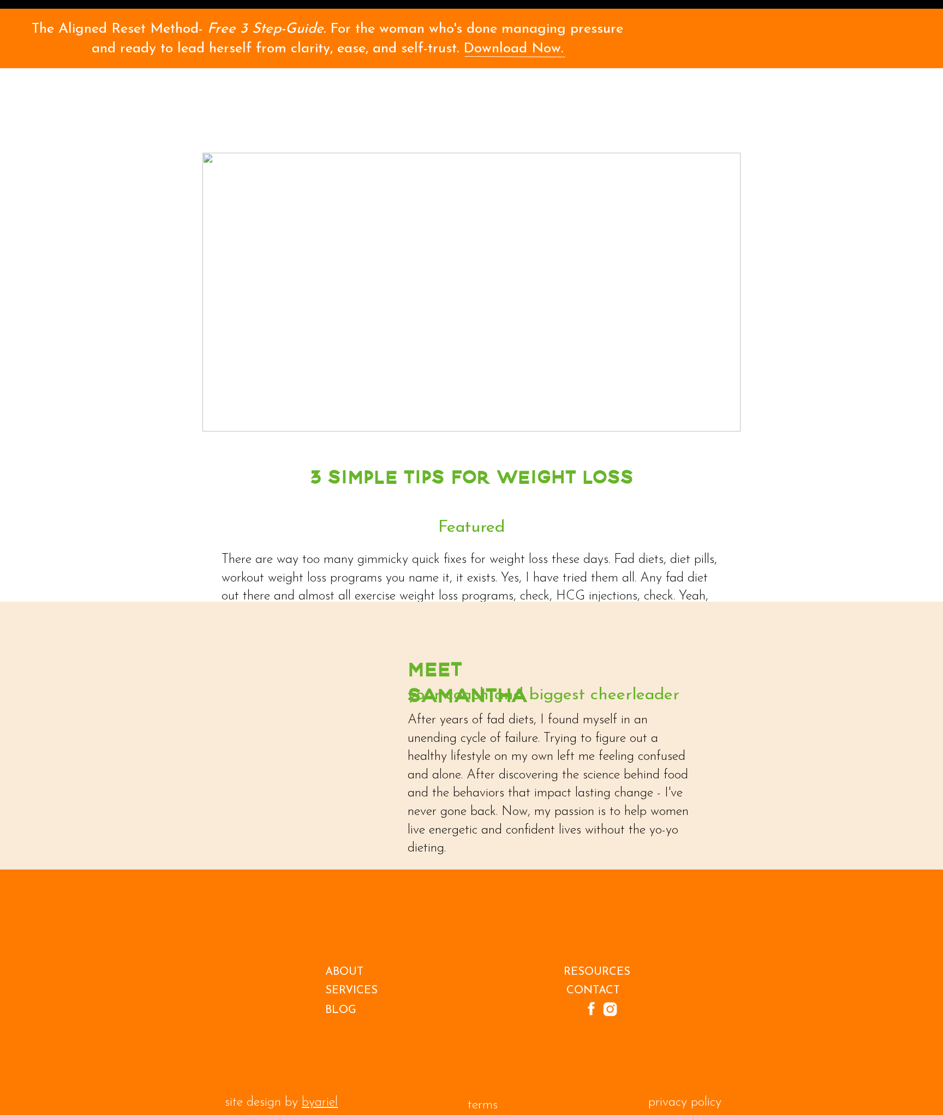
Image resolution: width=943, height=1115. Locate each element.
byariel (320, 1102)
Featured (471, 527)
